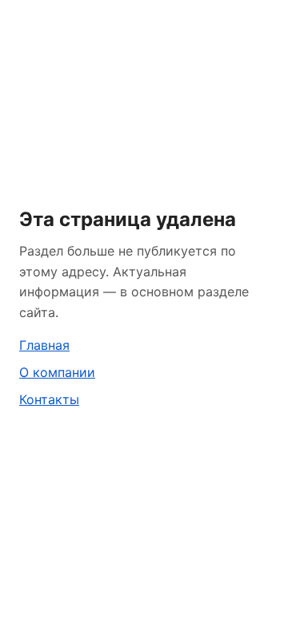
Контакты (49, 399)
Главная (44, 345)
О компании (57, 372)
